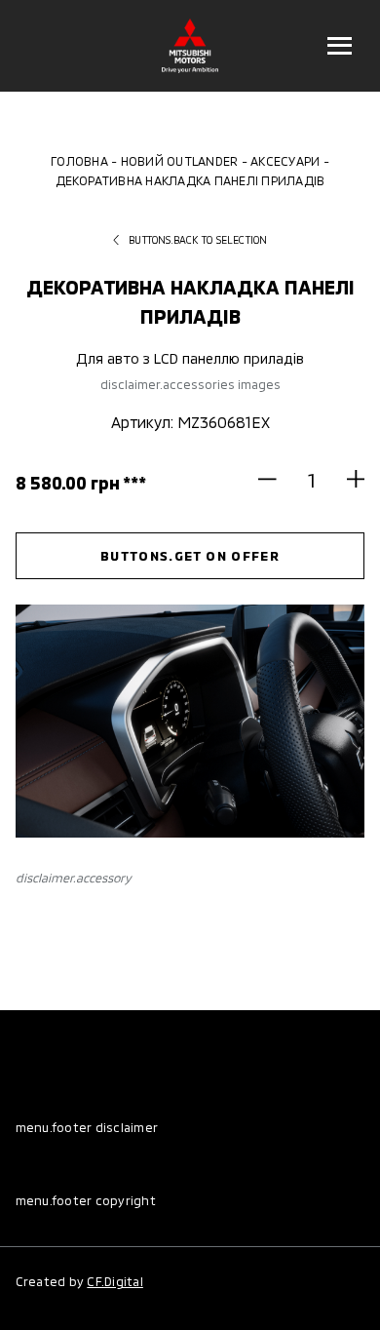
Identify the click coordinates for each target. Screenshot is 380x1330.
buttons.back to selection (198, 240)
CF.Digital (115, 1281)
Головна (79, 161)
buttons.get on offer (190, 555)
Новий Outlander (180, 161)
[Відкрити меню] (339, 45)
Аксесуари (285, 161)
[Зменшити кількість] (275, 478)
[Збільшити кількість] (346, 478)
